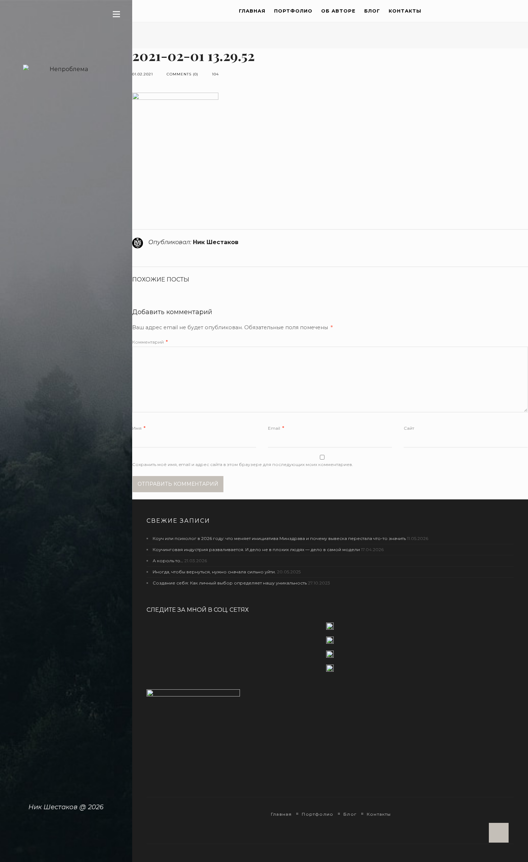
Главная (252, 11)
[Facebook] (330, 629)
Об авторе (338, 11)
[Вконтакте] (330, 657)
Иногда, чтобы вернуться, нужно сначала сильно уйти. (214, 571)
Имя (138, 428)
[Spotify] (330, 668)
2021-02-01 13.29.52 (193, 55)
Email (276, 428)
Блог (372, 11)
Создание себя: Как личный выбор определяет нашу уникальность (230, 583)
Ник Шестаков (215, 242)
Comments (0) (182, 74)
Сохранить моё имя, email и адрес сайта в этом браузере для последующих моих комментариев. (242, 464)
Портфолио (293, 11)
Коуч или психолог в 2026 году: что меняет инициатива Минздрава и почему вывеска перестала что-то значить (279, 538)
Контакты (405, 11)
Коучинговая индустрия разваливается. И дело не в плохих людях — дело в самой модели (256, 549)
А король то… (168, 560)
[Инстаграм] (330, 643)
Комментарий (150, 342)
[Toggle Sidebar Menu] (116, 14)
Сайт (409, 428)
